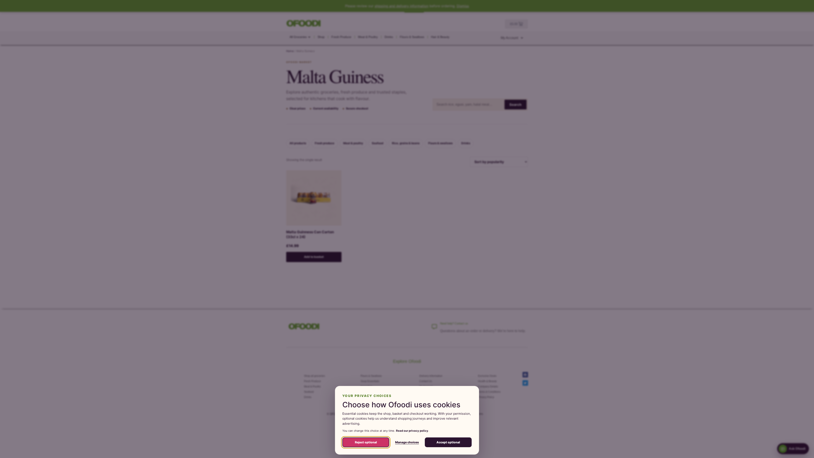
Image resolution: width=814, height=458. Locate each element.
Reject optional (366, 442)
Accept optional (448, 442)
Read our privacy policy (412, 430)
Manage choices (407, 442)
